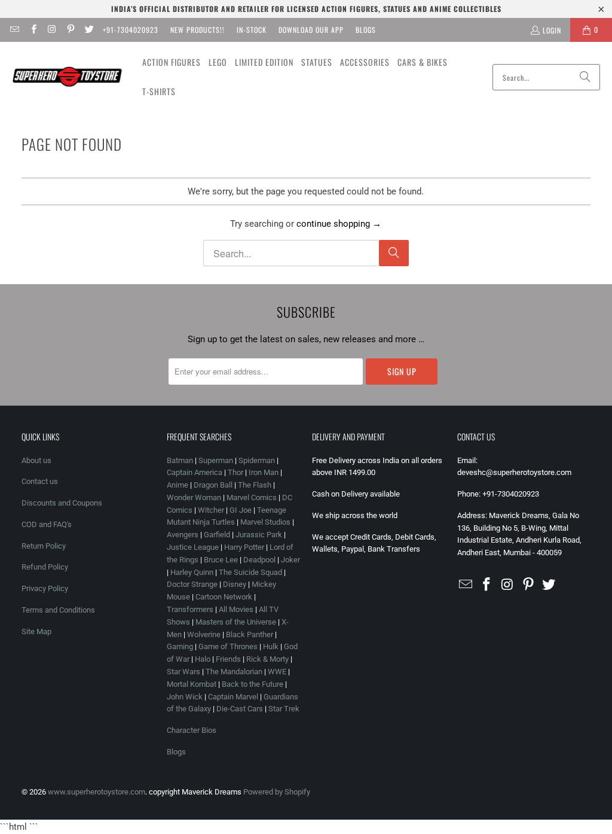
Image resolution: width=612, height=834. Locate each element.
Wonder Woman (194, 497)
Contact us (40, 481)
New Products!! (197, 30)
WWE (277, 671)
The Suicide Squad (250, 572)
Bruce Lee (221, 559)
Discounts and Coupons (62, 502)
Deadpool (259, 559)
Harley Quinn (191, 572)
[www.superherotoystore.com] (67, 77)
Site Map (36, 631)
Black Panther (249, 634)
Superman (215, 460)
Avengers (182, 534)
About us (36, 460)
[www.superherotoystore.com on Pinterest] (70, 30)
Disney (234, 584)
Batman (180, 460)
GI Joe (241, 510)
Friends (228, 659)
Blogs (366, 30)
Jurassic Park (258, 534)
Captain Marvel (233, 696)
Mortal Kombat (191, 684)
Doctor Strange (192, 584)
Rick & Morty (268, 659)
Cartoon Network (223, 596)
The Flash (254, 484)
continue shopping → (338, 223)
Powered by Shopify (276, 791)
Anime (177, 484)
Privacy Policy (45, 588)
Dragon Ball (213, 484)
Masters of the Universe (235, 621)
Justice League (193, 547)
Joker (290, 559)
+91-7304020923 (130, 30)
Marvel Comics (252, 497)
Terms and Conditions (58, 609)
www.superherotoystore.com (96, 791)
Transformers (190, 609)
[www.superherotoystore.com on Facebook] (32, 30)
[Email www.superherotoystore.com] (14, 30)
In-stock (252, 30)
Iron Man (264, 472)
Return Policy (44, 545)
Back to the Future (253, 684)
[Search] (585, 77)
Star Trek (283, 708)
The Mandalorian (234, 671)
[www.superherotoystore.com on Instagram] (52, 30)
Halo (202, 659)
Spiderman (256, 460)
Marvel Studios (265, 522)
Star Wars (183, 671)
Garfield (217, 534)
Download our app (311, 30)
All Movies (236, 609)
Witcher (211, 510)
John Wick (185, 696)
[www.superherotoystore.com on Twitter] (89, 30)
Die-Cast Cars (239, 708)
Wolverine (204, 634)
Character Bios (191, 730)
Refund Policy (45, 566)
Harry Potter (244, 547)
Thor (235, 472)
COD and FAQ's (47, 524)
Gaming (180, 646)
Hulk (271, 646)
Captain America (194, 472)
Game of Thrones (228, 646)
